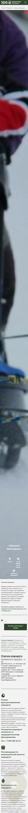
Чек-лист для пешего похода (15, 627)
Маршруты (10, 8)
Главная (3, 8)
